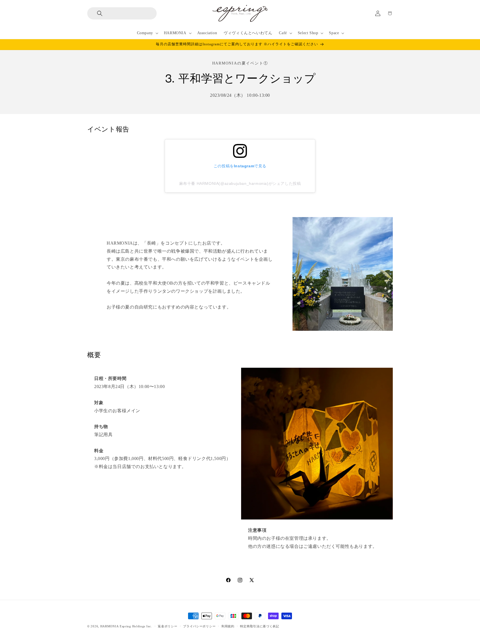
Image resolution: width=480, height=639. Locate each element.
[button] (95, 13)
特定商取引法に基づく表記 (259, 626)
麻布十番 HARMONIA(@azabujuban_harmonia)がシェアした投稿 (240, 183)
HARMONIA (109, 626)
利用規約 (227, 626)
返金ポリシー (167, 626)
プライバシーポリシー (199, 626)
